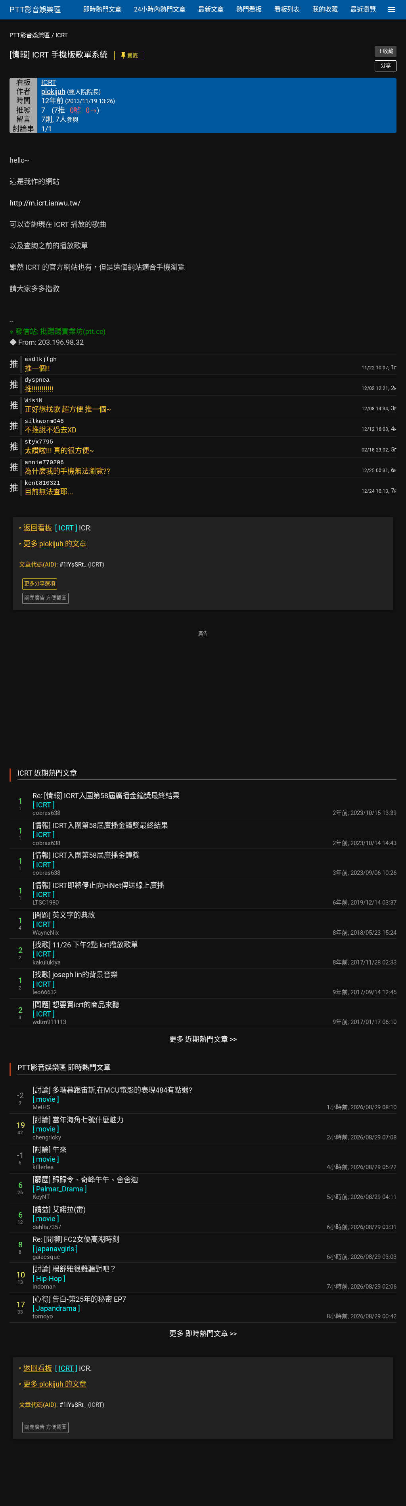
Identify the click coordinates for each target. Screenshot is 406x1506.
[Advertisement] (203, 693)
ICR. (55, 528)
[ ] (44, 805)
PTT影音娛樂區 (30, 35)
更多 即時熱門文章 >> (203, 1333)
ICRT (62, 35)
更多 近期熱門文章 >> (203, 1039)
